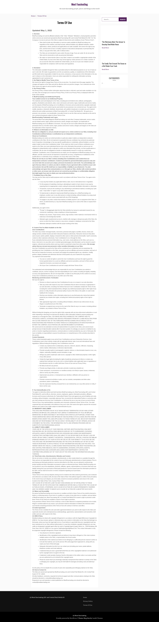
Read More (105, 48)
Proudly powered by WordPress (66, 618)
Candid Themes (97, 618)
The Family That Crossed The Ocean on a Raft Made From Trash (114, 64)
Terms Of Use (87, 605)
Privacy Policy (88, 601)
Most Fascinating (79, 4)
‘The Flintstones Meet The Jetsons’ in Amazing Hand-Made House (113, 43)
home (85, 597)
